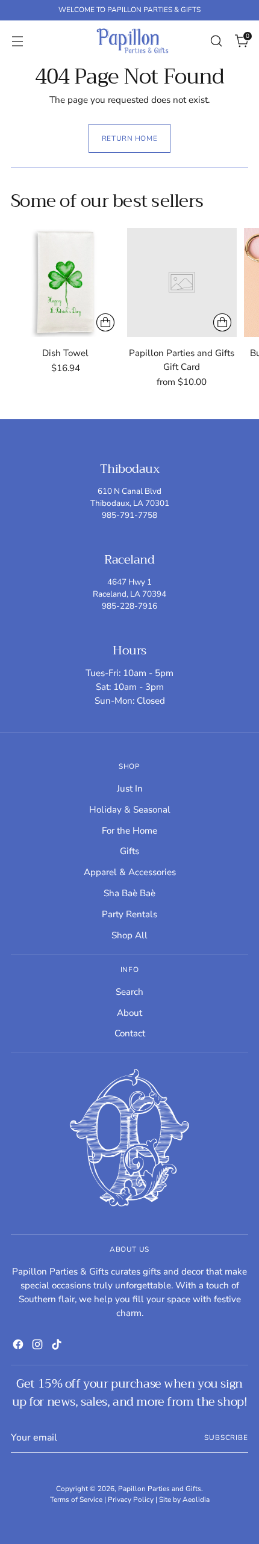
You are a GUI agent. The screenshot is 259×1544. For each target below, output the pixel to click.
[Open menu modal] (17, 40)
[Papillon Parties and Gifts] (132, 40)
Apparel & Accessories (130, 872)
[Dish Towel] (65, 282)
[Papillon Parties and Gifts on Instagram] (37, 1346)
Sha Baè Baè (129, 893)
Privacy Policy (131, 1499)
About (129, 1013)
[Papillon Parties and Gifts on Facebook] (18, 1346)
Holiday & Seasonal (129, 810)
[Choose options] (105, 322)
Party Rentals (129, 914)
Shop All (129, 935)
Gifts (129, 851)
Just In (130, 789)
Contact (129, 1033)
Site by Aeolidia (184, 1499)
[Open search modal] (216, 40)
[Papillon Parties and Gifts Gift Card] (181, 282)
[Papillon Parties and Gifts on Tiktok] (56, 1346)
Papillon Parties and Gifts (159, 1488)
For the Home (129, 831)
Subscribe (226, 1437)
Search (129, 992)
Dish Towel (65, 353)
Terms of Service (76, 1499)
